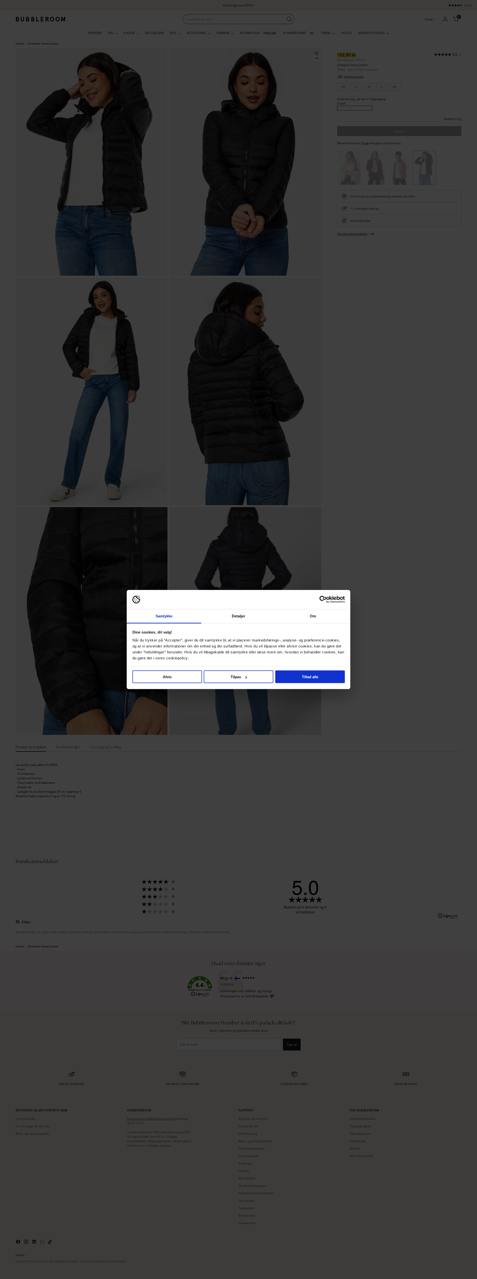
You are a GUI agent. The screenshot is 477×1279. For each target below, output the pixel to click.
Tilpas (236, 677)
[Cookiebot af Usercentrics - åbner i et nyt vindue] (323, 599)
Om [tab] (313, 616)
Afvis (167, 677)
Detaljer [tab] (238, 616)
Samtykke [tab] (164, 616)
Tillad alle (310, 677)
